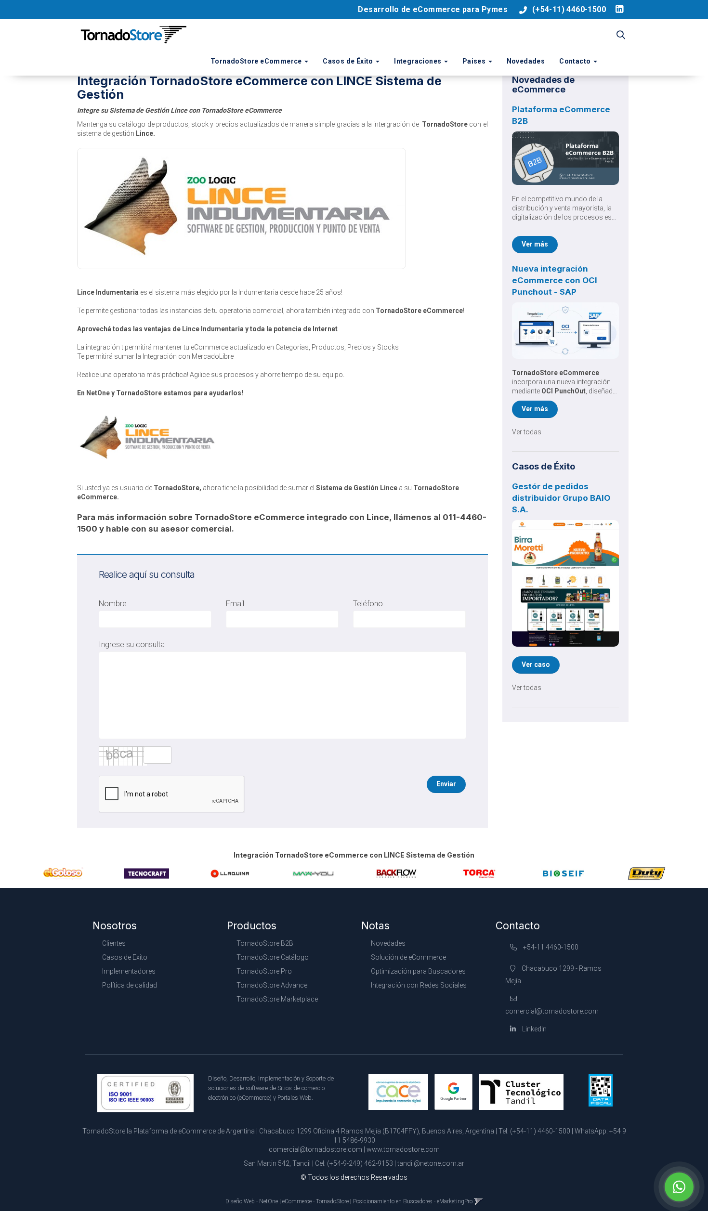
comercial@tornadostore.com (315, 1149)
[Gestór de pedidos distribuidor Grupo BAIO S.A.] (565, 583)
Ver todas (526, 432)
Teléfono (368, 603)
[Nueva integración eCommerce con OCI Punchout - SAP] (565, 330)
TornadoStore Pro (264, 971)
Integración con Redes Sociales (419, 985)
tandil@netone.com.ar (430, 1163)
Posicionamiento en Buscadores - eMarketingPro (412, 1201)
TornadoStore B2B (264, 943)
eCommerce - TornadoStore (315, 1201)
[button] (621, 35)
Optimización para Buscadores (418, 971)
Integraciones (418, 61)
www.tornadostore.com (403, 1149)
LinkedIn (534, 1029)
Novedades (526, 61)
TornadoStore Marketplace (277, 999)
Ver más (535, 244)
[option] (63, 873)
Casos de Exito (124, 957)
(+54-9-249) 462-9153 (360, 1163)
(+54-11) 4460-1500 (569, 9)
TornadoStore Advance (271, 985)
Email (235, 603)
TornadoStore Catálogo (272, 957)
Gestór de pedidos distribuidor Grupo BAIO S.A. (561, 498)
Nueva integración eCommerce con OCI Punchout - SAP (554, 280)
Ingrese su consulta (132, 644)
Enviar (446, 784)
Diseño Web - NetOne (251, 1201)
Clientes (114, 943)
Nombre (113, 603)
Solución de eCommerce (408, 957)
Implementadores (129, 971)
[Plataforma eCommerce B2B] (565, 158)
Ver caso (536, 664)
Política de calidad (129, 985)
